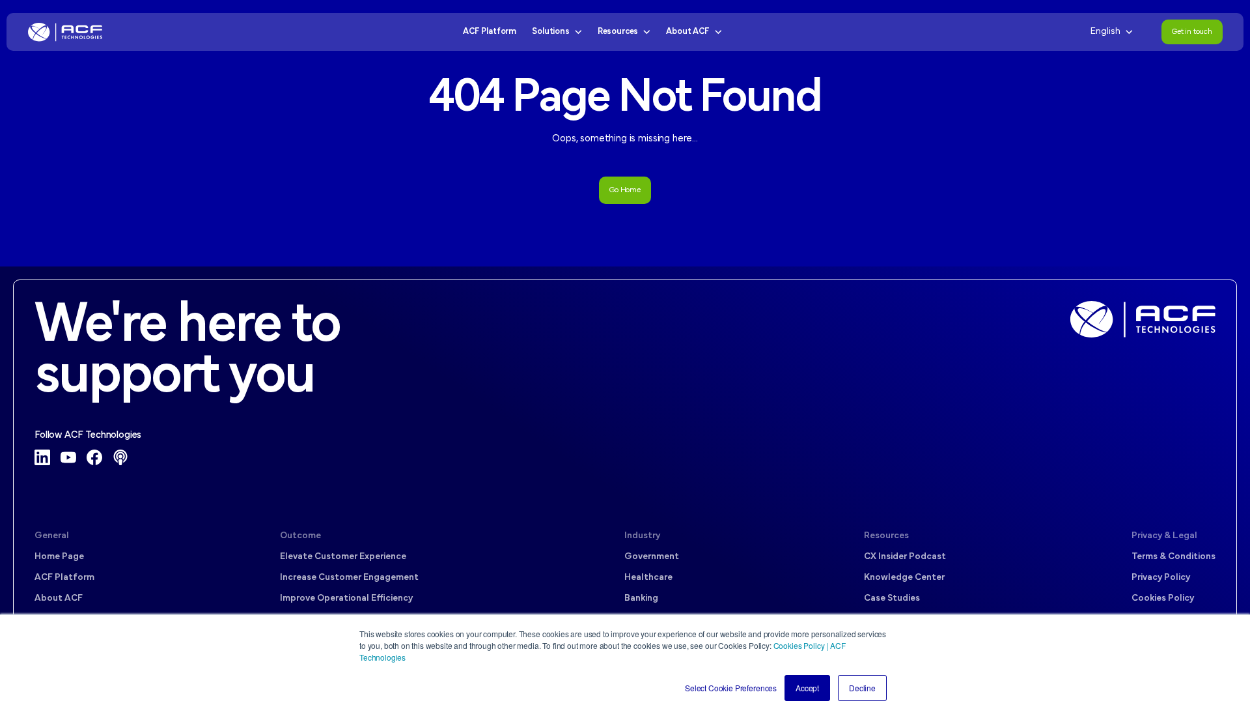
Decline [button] (862, 687)
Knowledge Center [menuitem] (904, 577)
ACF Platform (489, 31)
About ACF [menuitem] (59, 598)
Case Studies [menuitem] (892, 598)
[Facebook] (94, 457)
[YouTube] (68, 457)
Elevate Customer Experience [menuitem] (343, 557)
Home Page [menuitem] (59, 557)
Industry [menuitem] (642, 536)
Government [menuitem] (651, 557)
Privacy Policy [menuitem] (1161, 577)
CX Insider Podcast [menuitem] (905, 557)
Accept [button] (807, 687)
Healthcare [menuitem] (648, 577)
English (1105, 31)
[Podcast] (120, 457)
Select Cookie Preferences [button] (731, 687)
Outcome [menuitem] (300, 536)
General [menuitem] (52, 536)
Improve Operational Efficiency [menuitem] (346, 598)
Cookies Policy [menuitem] (1163, 598)
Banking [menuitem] (641, 598)
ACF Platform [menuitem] (64, 577)
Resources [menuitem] (886, 536)
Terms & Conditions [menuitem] (1173, 557)
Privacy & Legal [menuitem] (1164, 536)
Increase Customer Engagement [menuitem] (349, 577)
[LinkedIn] (42, 457)
